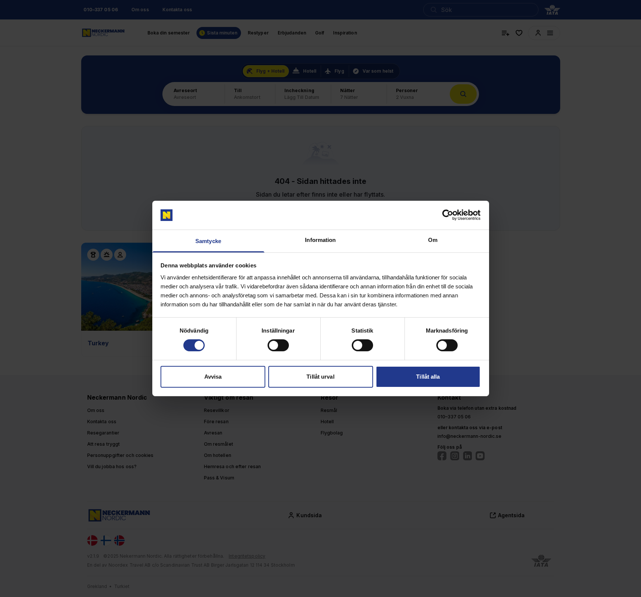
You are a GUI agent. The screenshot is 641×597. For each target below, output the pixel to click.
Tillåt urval (320, 376)
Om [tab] (432, 240)
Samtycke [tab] (208, 241)
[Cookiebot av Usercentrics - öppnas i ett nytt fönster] (447, 215)
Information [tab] (320, 240)
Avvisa (213, 376)
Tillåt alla (428, 376)
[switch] (278, 345)
